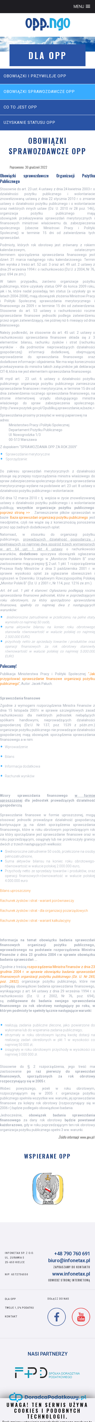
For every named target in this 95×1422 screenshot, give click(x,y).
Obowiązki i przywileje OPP (35, 76)
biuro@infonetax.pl (69, 1260)
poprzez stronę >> (15, 513)
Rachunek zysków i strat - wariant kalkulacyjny (35, 921)
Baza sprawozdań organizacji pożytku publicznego (49, 517)
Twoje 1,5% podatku (19, 1307)
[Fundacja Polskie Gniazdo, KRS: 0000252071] (48, 1188)
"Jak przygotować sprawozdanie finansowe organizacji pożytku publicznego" (47, 679)
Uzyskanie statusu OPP (29, 122)
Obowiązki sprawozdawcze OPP (39, 91)
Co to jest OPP (20, 107)
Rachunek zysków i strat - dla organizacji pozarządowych (44, 911)
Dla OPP (10, 1299)
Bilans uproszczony (15, 891)
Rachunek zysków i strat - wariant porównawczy (37, 901)
